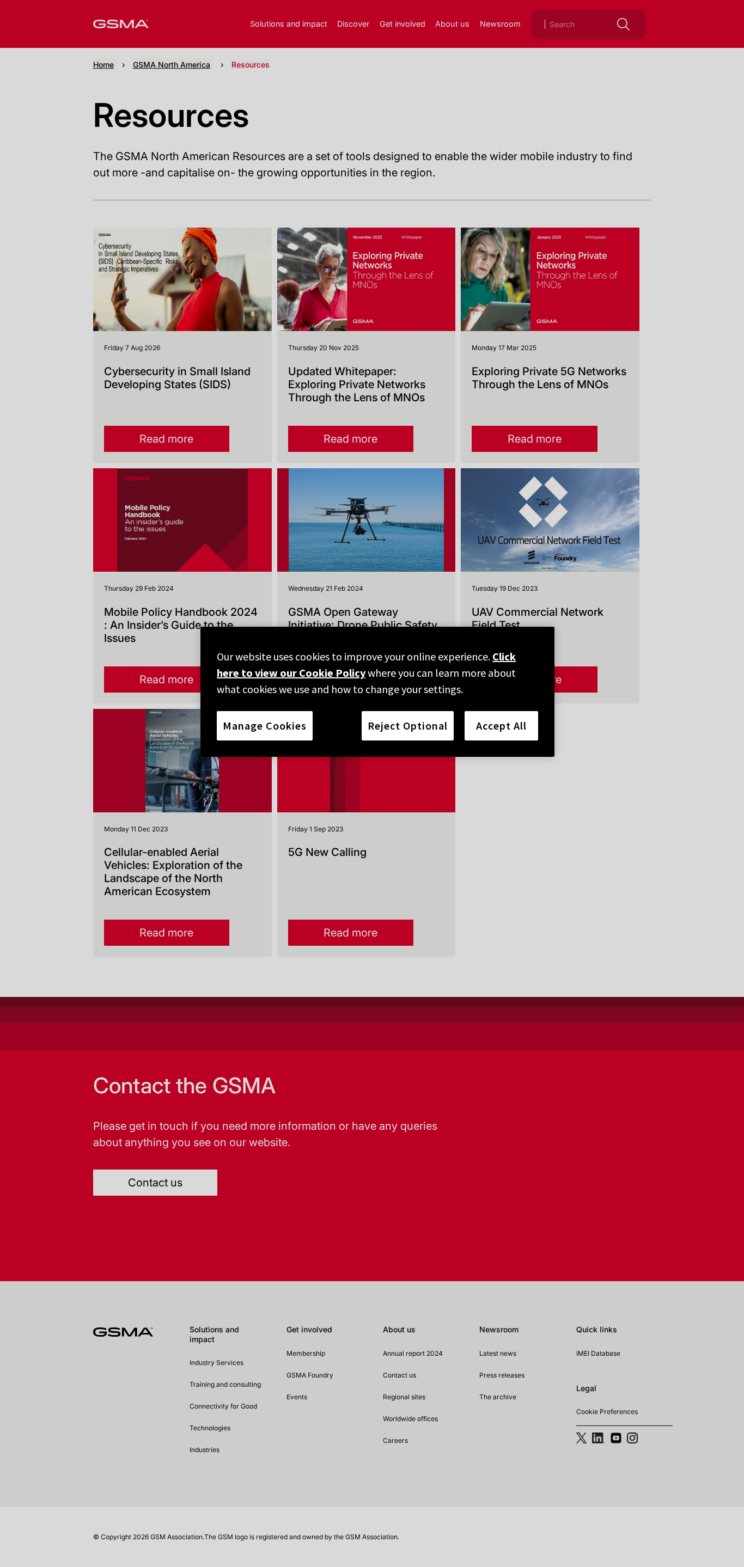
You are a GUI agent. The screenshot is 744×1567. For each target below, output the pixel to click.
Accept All (501, 725)
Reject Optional (408, 725)
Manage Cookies (265, 725)
